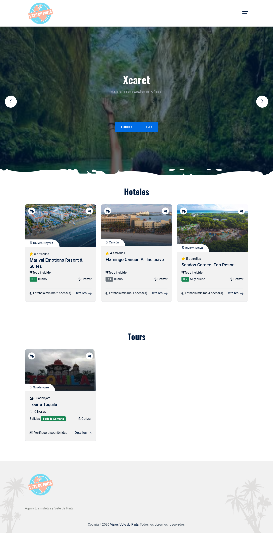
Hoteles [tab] (126, 127)
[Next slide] (262, 102)
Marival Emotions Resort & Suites (56, 263)
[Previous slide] (11, 102)
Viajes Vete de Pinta (124, 524)
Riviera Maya (193, 248)
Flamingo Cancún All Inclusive (135, 259)
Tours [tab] (148, 127)
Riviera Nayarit (42, 243)
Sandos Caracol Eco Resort (208, 265)
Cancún (113, 242)
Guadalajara (40, 387)
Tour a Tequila (43, 404)
